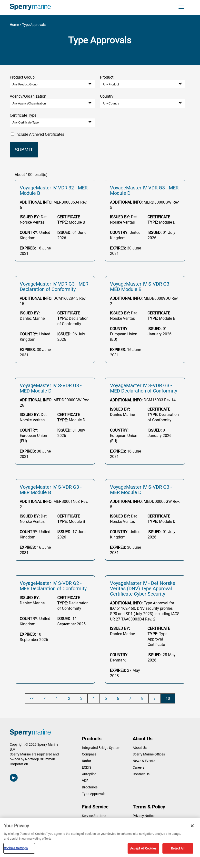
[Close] (192, 825)
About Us (140, 748)
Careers (138, 767)
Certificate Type (23, 115)
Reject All (177, 848)
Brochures (90, 787)
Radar (86, 761)
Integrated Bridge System (101, 748)
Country (106, 96)
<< (32, 698)
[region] (100, 837)
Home (14, 25)
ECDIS (86, 767)
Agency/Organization (28, 96)
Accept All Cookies (143, 848)
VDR (85, 781)
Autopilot (89, 774)
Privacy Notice (143, 816)
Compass (89, 754)
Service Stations (94, 816)
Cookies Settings (16, 848)
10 (168, 698)
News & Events (144, 761)
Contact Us (141, 774)
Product (106, 77)
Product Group (22, 77)
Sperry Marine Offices (149, 754)
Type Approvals (93, 794)
